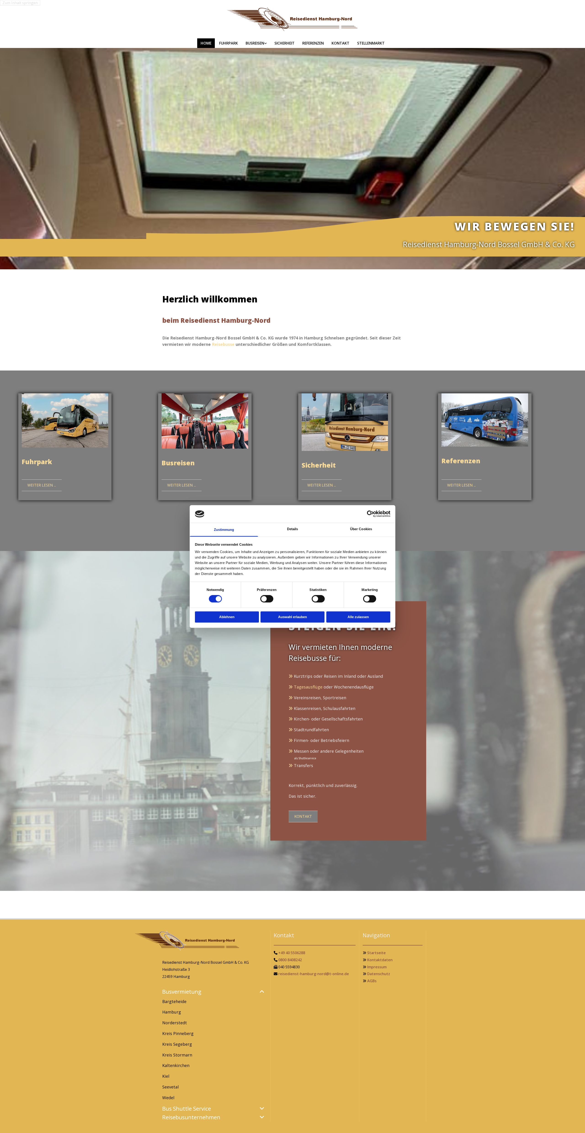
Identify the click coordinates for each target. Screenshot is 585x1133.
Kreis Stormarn (177, 1055)
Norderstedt (174, 1022)
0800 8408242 (290, 959)
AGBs (372, 980)
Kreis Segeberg (177, 1044)
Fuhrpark (228, 43)
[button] (556, 258)
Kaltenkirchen (175, 1065)
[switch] (266, 599)
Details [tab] (292, 529)
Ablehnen (226, 617)
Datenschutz (378, 973)
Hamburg (171, 1012)
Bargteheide (174, 1001)
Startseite (376, 952)
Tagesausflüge (308, 687)
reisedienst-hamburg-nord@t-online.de (313, 973)
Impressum (377, 966)
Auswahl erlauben (292, 617)
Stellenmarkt (371, 43)
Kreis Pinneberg (178, 1033)
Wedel (168, 1097)
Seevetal (170, 1087)
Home (206, 43)
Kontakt (340, 43)
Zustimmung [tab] (224, 530)
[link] (256, 43)
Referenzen (313, 43)
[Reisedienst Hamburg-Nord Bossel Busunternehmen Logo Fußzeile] (214, 941)
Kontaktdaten (380, 959)
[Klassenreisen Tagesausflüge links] (265, 43)
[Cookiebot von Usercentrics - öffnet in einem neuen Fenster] (370, 514)
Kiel (165, 1076)
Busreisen (255, 43)
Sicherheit (284, 43)
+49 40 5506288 (291, 952)
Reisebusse (223, 344)
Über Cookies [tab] (361, 529)
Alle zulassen (358, 617)
